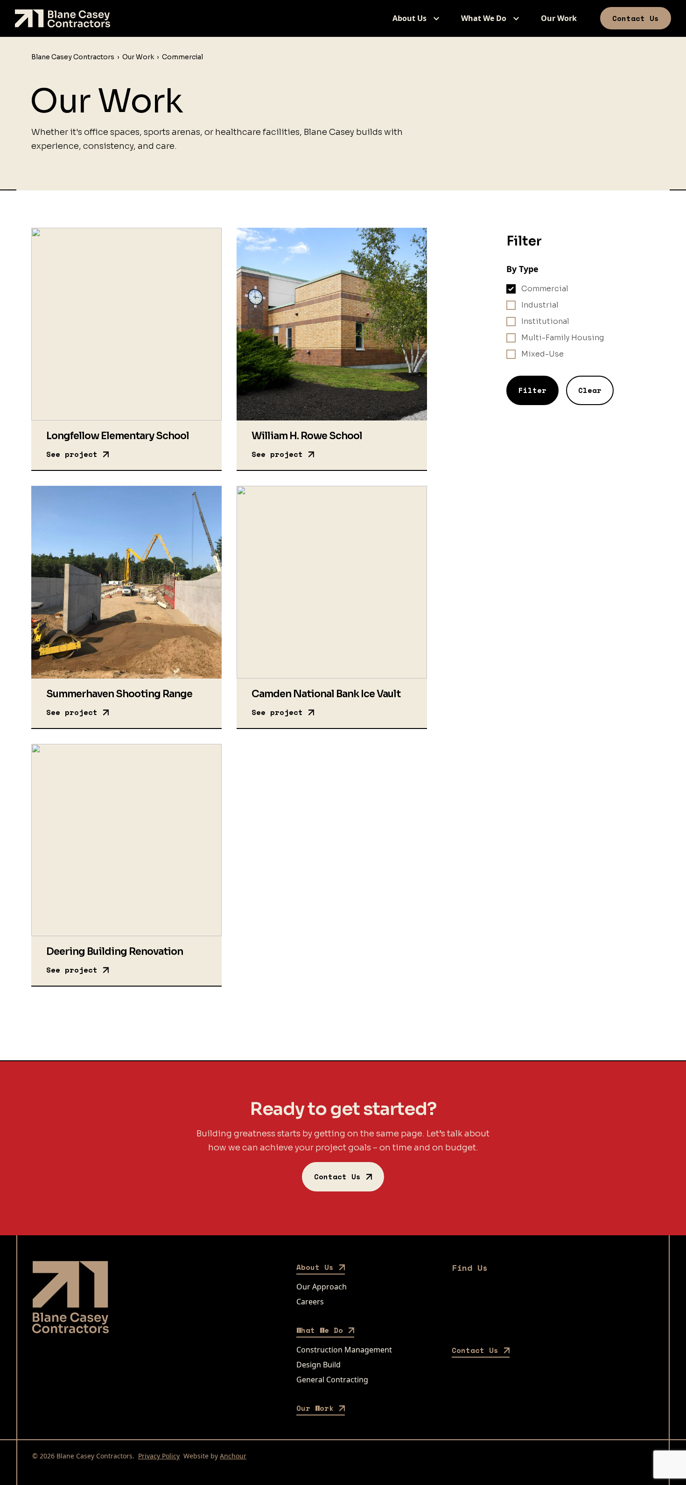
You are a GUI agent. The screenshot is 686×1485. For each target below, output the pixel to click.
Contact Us (635, 18)
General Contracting (332, 1379)
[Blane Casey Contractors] (62, 18)
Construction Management (344, 1350)
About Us (409, 18)
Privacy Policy (159, 1455)
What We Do (483, 18)
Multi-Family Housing (562, 338)
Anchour (233, 1455)
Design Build (318, 1364)
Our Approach (321, 1287)
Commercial (544, 289)
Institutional (545, 321)
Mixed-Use (542, 354)
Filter (532, 390)
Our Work (559, 18)
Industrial (540, 305)
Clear (590, 390)
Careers (310, 1301)
